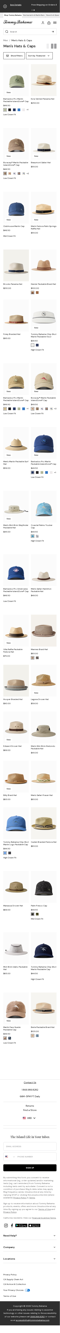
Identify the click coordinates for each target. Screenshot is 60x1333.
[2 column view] (54, 46)
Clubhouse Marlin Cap (14, 226)
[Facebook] (12, 1225)
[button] (32, 10)
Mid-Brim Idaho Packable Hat (15, 968)
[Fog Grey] (19, 173)
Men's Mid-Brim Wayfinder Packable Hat (15, 526)
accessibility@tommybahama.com (32, 1320)
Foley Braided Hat (11, 334)
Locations (9, 1258)
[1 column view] (48, 46)
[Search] (53, 32)
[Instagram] (6, 1225)
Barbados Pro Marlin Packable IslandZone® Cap (16, 100)
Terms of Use (44, 1209)
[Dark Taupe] (5, 408)
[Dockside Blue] (5, 853)
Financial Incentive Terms (44, 1218)
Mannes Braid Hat (39, 649)
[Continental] (23, 109)
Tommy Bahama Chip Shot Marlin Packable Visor (43, 335)
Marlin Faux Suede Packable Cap (11, 1028)
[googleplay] (21, 1225)
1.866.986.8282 (37, 1316)
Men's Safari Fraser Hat (42, 795)
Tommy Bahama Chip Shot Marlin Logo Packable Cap (16, 843)
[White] (14, 173)
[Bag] (49, 22)
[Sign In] (43, 22)
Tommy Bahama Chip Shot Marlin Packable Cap (43, 968)
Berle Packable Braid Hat (43, 1027)
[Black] (9, 109)
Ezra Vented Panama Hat (42, 99)
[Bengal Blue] (19, 109)
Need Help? (10, 1235)
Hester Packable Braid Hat (43, 284)
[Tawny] (32, 657)
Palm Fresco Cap (39, 905)
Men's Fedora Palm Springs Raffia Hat (44, 227)
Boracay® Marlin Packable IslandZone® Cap (15, 163)
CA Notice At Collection (14, 1284)
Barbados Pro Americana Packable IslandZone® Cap (16, 590)
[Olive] (37, 914)
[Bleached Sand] (23, 173)
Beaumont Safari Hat (41, 162)
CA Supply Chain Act (13, 1279)
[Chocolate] (5, 1038)
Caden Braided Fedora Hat (44, 842)
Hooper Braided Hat (13, 699)
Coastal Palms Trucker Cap (42, 526)
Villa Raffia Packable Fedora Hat (12, 650)
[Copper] (37, 292)
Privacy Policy (20, 1197)
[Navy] (9, 1038)
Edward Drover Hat (12, 746)
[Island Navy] (14, 109)
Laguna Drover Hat (40, 699)
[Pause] (5, 6)
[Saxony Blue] (32, 536)
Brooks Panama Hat (12, 284)
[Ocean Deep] (37, 345)
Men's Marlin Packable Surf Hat (15, 462)
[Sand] (32, 292)
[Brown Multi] (37, 657)
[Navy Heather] (37, 1035)
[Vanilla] (32, 1035)
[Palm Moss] (5, 109)
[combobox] (9, 1157)
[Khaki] (9, 173)
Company (9, 1247)
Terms (32, 1197)
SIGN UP (30, 1167)
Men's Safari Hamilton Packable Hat (41, 590)
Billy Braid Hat (10, 795)
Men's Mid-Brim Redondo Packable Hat (43, 747)
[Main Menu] (55, 22)
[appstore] (34, 1225)
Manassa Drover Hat (13, 905)
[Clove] (5, 173)
